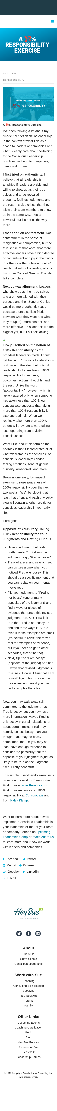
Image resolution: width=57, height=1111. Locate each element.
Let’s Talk (29, 1052)
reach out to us (43, 837)
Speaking (29, 990)
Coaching (28, 981)
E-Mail (11, 878)
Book (28, 1032)
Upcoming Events (28, 1022)
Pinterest (28, 865)
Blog (28, 1037)
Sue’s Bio (28, 954)
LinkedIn (32, 871)
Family (28, 1005)
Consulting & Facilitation (28, 985)
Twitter (31, 859)
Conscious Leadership (28, 963)
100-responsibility (13, 80)
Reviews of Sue (28, 1047)
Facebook (12, 859)
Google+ (13, 871)
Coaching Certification (28, 1027)
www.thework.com (34, 785)
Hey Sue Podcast (29, 1042)
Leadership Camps (29, 1057)
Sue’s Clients (28, 958)
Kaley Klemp (19, 800)
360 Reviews (28, 995)
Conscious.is (34, 795)
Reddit (11, 865)
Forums (28, 1000)
